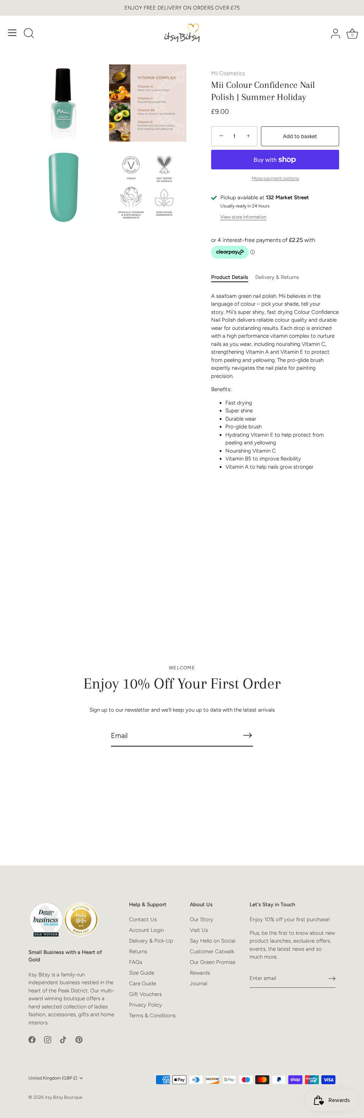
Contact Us (143, 919)
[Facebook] (32, 1039)
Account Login (146, 930)
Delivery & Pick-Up (151, 941)
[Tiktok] (63, 1039)
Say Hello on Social (212, 941)
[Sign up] (332, 978)
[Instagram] (47, 1039)
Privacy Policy (145, 1005)
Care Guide (142, 983)
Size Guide (141, 973)
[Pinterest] (78, 1039)
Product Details (229, 277)
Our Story (201, 919)
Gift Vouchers (145, 994)
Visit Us (199, 930)
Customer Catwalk (212, 951)
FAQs (135, 962)
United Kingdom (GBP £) (52, 1078)
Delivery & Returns (277, 277)
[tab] (233, 277)
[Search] (29, 34)
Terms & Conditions (152, 1015)
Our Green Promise (212, 962)
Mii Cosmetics (228, 73)
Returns (138, 951)
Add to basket (300, 136)
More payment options (275, 178)
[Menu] (12, 33)
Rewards (200, 973)
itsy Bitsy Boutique (63, 1097)
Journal (198, 983)
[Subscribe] (247, 735)
